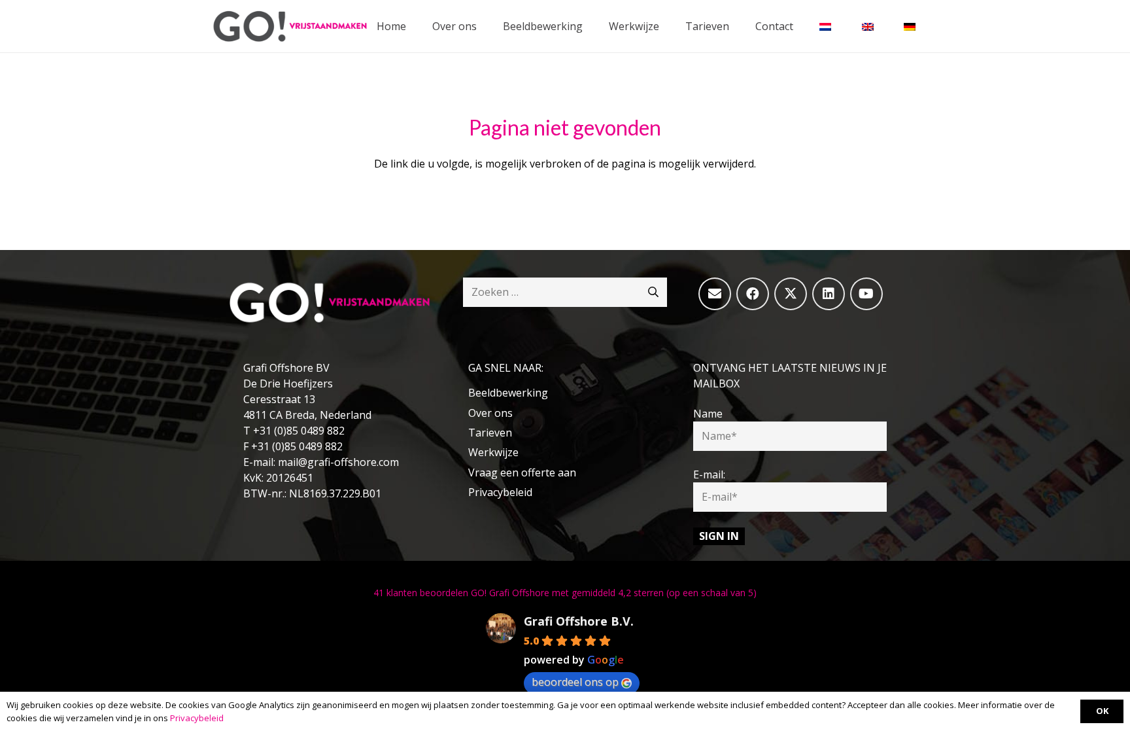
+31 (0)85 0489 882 (299, 430)
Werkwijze (493, 452)
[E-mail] (714, 293)
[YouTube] (866, 293)
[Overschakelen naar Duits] (912, 26)
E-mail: (709, 474)
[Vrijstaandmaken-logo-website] (290, 26)
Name (708, 413)
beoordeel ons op (575, 682)
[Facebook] (752, 293)
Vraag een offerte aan (522, 472)
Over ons (490, 413)
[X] (790, 293)
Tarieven (490, 432)
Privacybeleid (500, 492)
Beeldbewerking (508, 392)
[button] (592, 26)
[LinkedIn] (828, 293)
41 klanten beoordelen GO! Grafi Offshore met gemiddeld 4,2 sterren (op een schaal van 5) (565, 592)
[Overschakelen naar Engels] (870, 26)
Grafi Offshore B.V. (579, 621)
